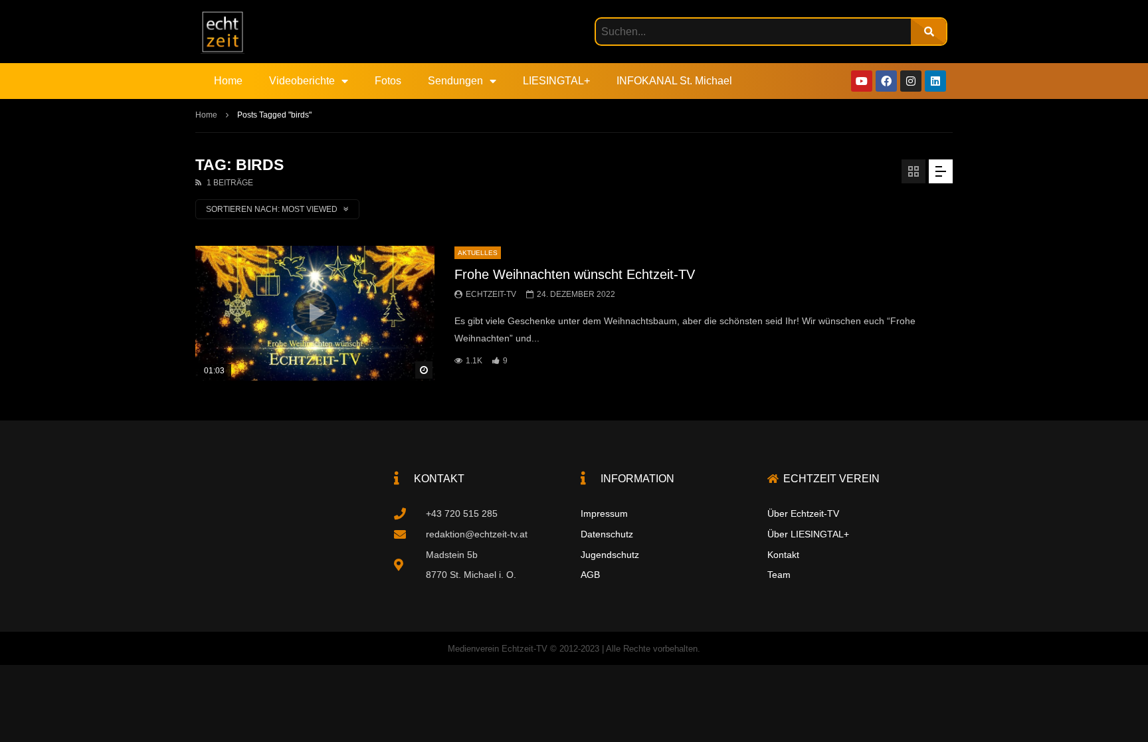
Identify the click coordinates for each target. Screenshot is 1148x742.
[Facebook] (886, 81)
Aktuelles (478, 252)
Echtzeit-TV (491, 294)
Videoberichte (302, 80)
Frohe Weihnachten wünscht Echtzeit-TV (574, 274)
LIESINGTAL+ (556, 80)
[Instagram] (910, 81)
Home (228, 80)
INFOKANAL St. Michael (674, 80)
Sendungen (455, 80)
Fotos (388, 80)
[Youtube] (861, 81)
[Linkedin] (935, 81)
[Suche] (928, 32)
